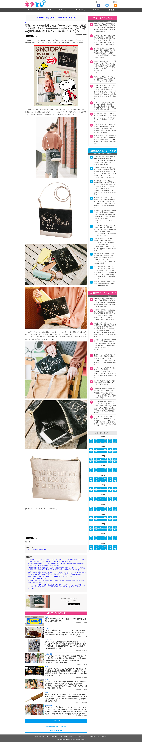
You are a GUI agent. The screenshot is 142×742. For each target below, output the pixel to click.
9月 (101, 452)
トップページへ (56, 720)
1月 (91, 439)
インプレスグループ (103, 736)
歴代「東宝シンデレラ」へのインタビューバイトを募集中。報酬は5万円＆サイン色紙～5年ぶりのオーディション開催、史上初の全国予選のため (105, 139)
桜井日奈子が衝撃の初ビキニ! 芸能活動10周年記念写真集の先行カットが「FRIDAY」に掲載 (104, 283)
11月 (110, 452)
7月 (91, 452)
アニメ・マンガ (80, 10)
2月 (96, 439)
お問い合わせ (55, 736)
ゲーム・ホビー (62, 10)
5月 (110, 449)
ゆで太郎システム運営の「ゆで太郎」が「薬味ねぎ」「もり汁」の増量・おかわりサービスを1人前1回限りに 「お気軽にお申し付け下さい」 (105, 117)
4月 (105, 449)
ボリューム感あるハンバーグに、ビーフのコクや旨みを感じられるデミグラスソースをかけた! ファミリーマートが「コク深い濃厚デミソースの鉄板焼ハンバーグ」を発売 (65, 632)
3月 (101, 439)
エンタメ (39, 10)
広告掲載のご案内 (67, 736)
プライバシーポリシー (81, 736)
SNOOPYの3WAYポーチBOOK (37, 549)
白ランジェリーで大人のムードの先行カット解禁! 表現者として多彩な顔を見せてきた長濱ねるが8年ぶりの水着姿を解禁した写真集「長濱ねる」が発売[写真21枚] (105, 128)
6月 (115, 449)
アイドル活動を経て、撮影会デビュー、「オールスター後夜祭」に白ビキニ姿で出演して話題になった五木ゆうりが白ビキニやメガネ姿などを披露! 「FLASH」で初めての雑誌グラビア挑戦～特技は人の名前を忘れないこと (105, 272)
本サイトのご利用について (42, 736)
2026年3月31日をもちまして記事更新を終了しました (56, 18)
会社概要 (92, 736)
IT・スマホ (96, 10)
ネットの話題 (110, 10)
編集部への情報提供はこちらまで (56, 726)
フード (30, 10)
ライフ (49, 10)
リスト (36, 36)
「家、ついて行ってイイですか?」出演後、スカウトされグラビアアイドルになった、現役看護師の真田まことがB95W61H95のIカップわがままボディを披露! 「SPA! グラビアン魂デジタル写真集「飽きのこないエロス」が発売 (105, 244)
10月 (105, 452)
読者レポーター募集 (56, 730)
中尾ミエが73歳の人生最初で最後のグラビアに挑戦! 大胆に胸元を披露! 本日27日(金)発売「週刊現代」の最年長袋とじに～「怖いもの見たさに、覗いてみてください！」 (105, 106)
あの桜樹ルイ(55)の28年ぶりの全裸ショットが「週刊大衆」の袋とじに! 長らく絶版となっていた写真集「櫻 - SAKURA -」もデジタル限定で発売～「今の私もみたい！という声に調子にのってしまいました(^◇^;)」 (105, 66)
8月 (96, 452)
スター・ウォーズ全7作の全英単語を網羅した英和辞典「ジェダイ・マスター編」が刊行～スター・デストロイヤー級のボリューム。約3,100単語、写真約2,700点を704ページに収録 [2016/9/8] (57, 586)
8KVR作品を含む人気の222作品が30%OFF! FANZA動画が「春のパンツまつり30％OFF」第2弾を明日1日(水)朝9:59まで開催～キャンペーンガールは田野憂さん (105, 27)
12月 (114, 452)
